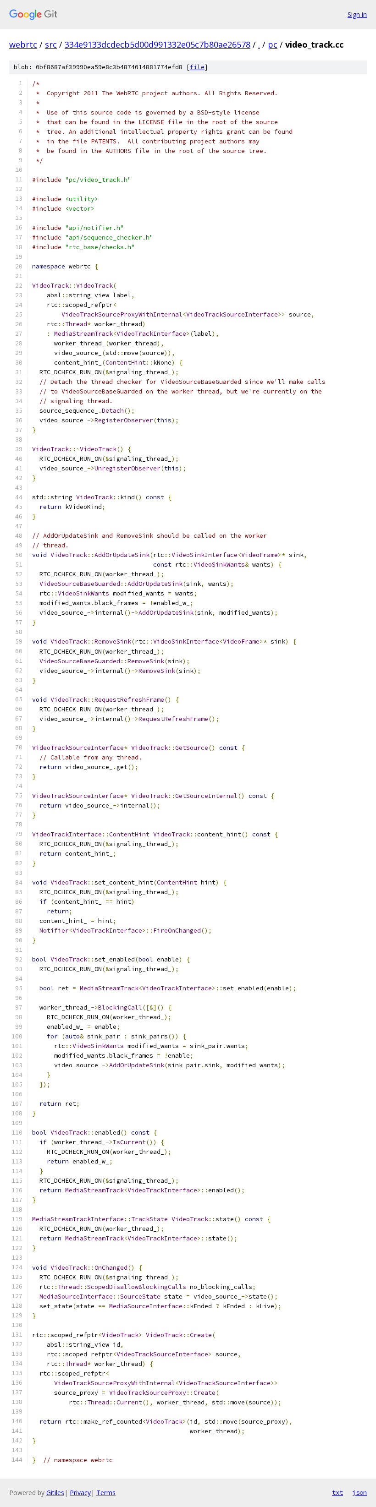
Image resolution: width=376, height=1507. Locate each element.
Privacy (80, 1492)
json (359, 1492)
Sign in (357, 14)
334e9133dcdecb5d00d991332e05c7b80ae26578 (157, 44)
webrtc (23, 44)
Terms (106, 1492)
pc (272, 44)
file (197, 67)
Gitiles (55, 1492)
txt (337, 1492)
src (51, 44)
